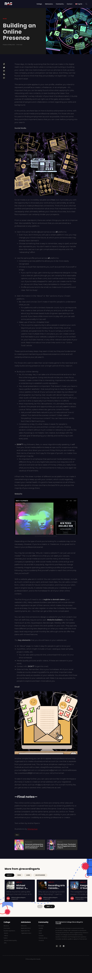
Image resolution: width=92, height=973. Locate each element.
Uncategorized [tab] (40, 875)
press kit (38, 655)
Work (5, 18)
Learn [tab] (28, 875)
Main (17, 835)
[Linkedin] (63, 946)
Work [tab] (19, 875)
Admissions (49, 4)
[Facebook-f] (60, 946)
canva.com (28, 284)
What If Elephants (48, 536)
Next (48, 906)
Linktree (24, 331)
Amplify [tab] (9, 875)
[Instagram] (57, 946)
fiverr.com (42, 278)
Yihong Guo (32, 829)
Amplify (19, 882)
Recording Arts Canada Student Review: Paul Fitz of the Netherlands (56, 886)
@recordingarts (21, 897)
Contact (69, 4)
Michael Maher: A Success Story (24, 886)
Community (60, 4)
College (39, 4)
